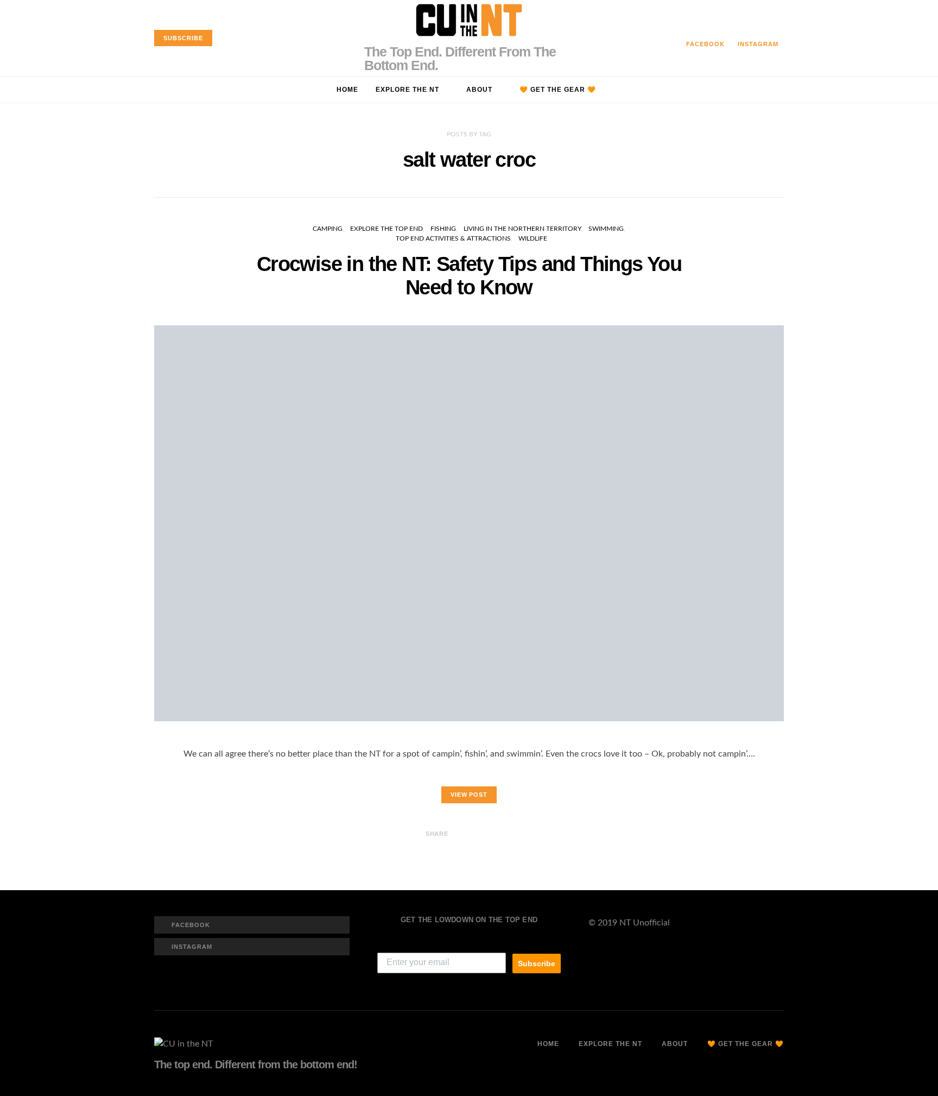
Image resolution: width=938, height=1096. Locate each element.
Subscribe (536, 963)
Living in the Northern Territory (522, 228)
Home (347, 89)
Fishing (443, 228)
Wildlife (532, 238)
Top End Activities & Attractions (453, 238)
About (479, 89)
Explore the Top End (386, 228)
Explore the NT (407, 89)
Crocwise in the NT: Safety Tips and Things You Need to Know (469, 275)
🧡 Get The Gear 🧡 (557, 89)
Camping (328, 228)
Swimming (606, 228)
